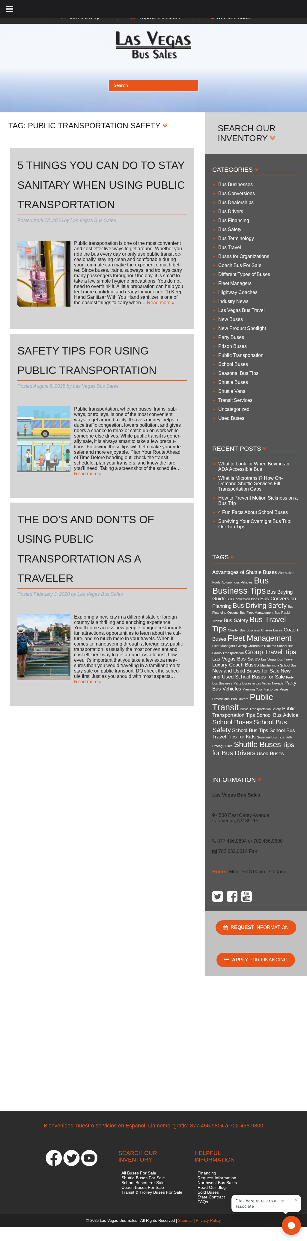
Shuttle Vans (231, 391)
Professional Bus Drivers (230, 699)
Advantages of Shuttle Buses (244, 572)
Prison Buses (232, 346)
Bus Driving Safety (260, 605)
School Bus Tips (250, 730)
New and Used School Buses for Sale (251, 674)
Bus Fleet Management (256, 612)
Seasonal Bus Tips (238, 373)
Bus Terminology (236, 238)
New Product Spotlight (242, 328)
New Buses (230, 319)
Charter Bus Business (244, 630)
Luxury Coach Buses (235, 665)
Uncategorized (233, 409)
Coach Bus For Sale (239, 265)
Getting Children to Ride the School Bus (265, 646)
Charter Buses (271, 630)
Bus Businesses (235, 184)
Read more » (160, 302)
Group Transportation (228, 653)
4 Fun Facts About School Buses (253, 512)
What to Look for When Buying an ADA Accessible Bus (253, 466)
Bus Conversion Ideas (243, 599)
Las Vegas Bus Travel (241, 310)
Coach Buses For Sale (142, 1187)
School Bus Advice (277, 715)
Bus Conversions (236, 193)
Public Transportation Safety (260, 709)
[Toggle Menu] (9, 9)
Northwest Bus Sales (217, 1182)
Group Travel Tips (270, 652)
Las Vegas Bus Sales (236, 659)
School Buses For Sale (143, 1182)
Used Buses (231, 418)
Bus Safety (229, 229)
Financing (207, 1173)
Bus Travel (229, 247)
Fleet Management (259, 638)
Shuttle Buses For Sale (143, 1177)
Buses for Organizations (243, 256)
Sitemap (185, 1220)
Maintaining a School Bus (278, 665)
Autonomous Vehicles (237, 582)
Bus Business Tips (240, 585)
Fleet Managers (235, 283)
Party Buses (231, 337)
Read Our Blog (212, 1187)
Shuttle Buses (233, 382)
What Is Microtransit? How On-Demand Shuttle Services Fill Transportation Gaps (250, 483)
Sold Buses (208, 1192)
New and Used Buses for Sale (245, 671)
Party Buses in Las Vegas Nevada (258, 683)
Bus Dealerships (236, 202)
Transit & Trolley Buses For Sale (151, 1192)
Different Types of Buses (244, 274)
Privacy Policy (208, 1220)
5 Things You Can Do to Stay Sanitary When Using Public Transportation (101, 185)
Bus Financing (233, 220)
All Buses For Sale (138, 1173)
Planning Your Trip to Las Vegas (266, 689)
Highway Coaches (238, 292)
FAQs (203, 1201)
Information (260, 927)
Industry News (233, 301)
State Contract (211, 1197)
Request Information (217, 1177)
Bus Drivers (230, 211)
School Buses (233, 364)
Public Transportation (241, 355)
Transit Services (235, 400)
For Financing (260, 959)
